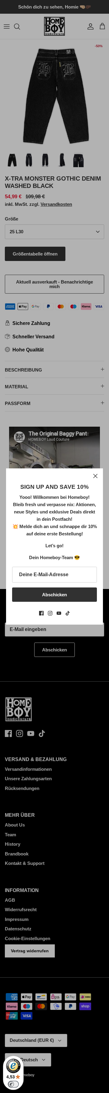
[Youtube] (59, 613)
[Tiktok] (67, 613)
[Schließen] (95, 476)
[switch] (13, 1084)
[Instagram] (50, 613)
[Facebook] (41, 613)
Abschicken (54, 594)
